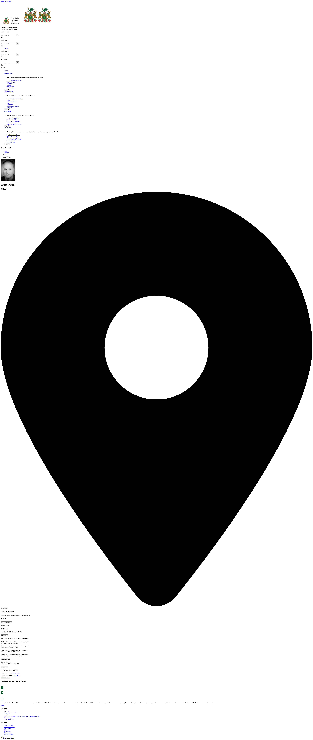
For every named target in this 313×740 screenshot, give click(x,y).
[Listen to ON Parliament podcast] (1, 695)
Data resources (7, 732)
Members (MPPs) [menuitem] (8, 73)
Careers (6, 714)
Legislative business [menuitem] (9, 91)
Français (6, 48)
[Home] (26, 26)
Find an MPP (7, 728)
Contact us (6, 713)
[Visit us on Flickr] (2, 697)
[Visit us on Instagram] (2, 685)
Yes (15, 675)
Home (5, 151)
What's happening (8, 719)
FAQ (5, 730)
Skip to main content (6, 1)
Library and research (9, 727)
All (5, 154)
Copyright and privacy (8, 738)
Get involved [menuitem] (7, 111)
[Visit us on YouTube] (2, 700)
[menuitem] (14, 80)
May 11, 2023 (15, 673)
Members (6, 152)
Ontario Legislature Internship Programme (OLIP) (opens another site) (22, 716)
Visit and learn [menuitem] (7, 127)
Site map (3, 705)
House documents (8, 725)
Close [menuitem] (6, 90)
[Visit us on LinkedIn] (2, 693)
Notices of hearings (9, 734)
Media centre (7, 731)
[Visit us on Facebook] (2, 688)
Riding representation (6, 622)
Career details (4, 635)
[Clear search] (17, 35)
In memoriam (4, 667)
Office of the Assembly (10, 712)
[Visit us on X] (1, 690)
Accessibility (7, 717)
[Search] (2, 37)
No (19, 675)
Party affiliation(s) (5, 659)
